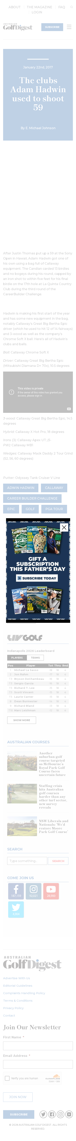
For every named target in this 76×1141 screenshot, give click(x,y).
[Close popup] (64, 527)
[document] (38, 570)
